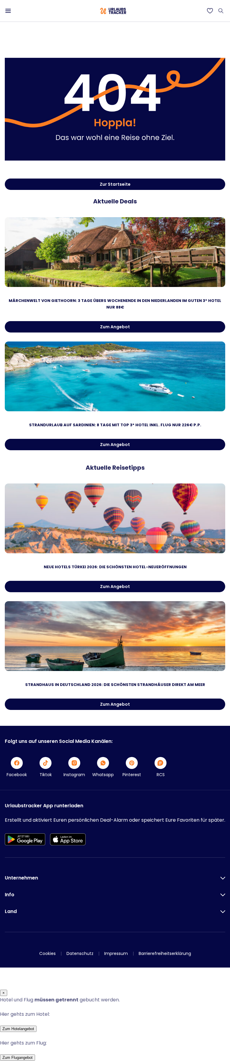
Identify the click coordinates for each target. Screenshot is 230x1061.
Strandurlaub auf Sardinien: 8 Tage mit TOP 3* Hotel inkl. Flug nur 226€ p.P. (115, 425)
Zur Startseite (115, 184)
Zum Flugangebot (17, 1057)
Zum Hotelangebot (18, 1029)
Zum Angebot (115, 327)
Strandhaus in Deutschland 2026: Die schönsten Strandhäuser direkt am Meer (115, 684)
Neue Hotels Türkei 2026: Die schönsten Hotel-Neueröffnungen (115, 567)
